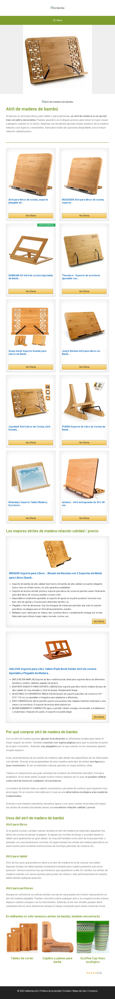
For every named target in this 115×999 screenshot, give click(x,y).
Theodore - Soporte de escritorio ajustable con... (81, 277)
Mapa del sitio (80, 991)
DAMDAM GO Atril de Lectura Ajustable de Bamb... (31, 277)
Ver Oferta (31, 215)
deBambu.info (32, 991)
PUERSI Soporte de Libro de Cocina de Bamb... (83, 428)
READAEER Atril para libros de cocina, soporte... (83, 201)
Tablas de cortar (22, 958)
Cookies (67, 991)
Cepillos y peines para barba (57, 960)
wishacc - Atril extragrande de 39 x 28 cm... (83, 504)
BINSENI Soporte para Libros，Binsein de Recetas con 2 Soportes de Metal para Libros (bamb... (55, 575)
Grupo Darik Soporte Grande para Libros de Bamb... (27, 352)
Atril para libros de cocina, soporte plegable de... (28, 201)
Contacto (93, 991)
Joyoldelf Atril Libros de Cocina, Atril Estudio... (29, 428)
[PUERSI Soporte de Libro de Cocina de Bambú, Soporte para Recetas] (84, 401)
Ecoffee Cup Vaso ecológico (93, 960)
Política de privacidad (51, 991)
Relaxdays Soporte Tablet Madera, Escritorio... (28, 504)
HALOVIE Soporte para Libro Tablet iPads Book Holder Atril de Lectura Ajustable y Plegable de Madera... (52, 671)
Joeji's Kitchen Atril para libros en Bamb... (81, 352)
